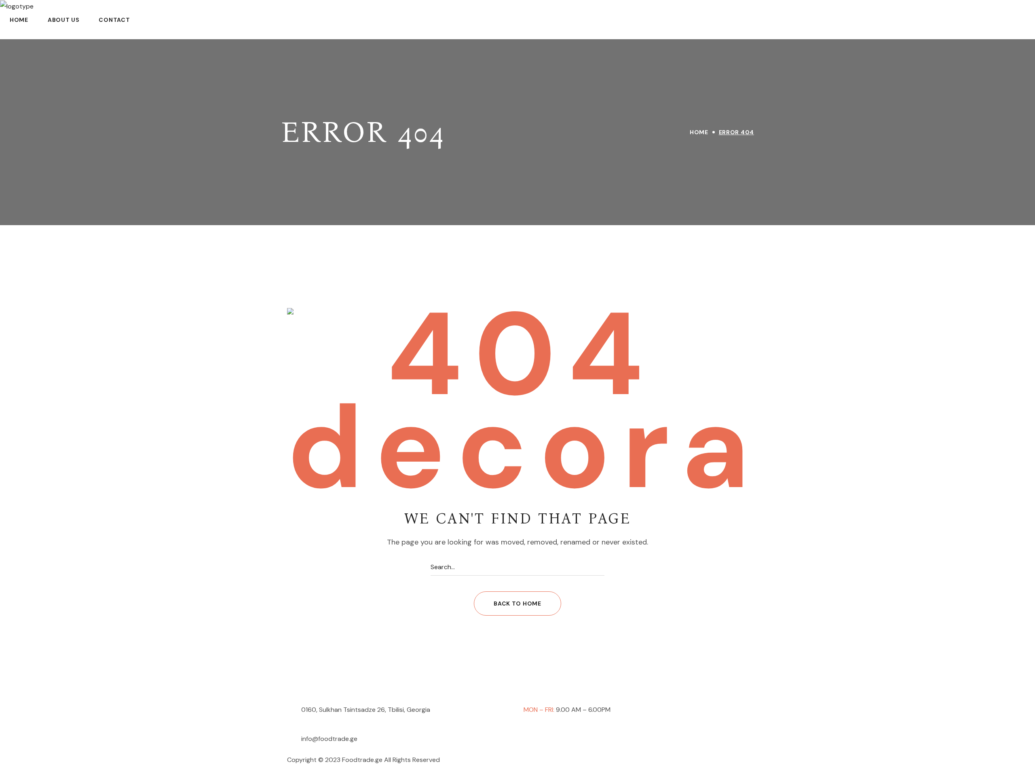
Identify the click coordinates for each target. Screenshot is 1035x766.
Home (699, 132)
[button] (517, 603)
